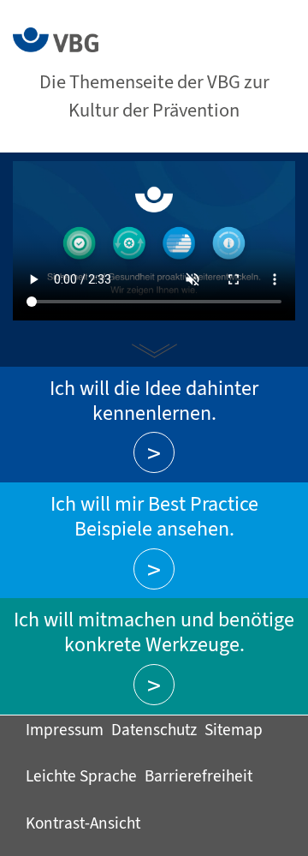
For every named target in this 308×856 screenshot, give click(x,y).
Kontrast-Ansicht (83, 823)
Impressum (65, 729)
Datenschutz (154, 729)
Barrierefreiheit (198, 776)
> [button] (154, 453)
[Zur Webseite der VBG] (55, 38)
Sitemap (233, 729)
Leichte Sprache (81, 776)
